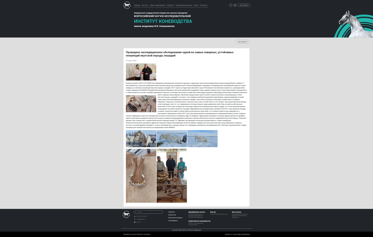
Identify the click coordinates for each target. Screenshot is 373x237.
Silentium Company (143, 234)
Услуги (196, 5)
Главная (137, 5)
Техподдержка (173, 220)
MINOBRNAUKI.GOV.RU (196, 212)
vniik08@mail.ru (141, 219)
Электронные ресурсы (175, 218)
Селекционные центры (184, 5)
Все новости (242, 42)
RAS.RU (213, 212)
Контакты (203, 5)
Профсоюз (171, 212)
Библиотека (172, 215)
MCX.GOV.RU (236, 212)
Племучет (170, 5)
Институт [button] (145, 5)
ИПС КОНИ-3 (244, 5)
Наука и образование (157, 5)
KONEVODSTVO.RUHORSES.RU (197, 221)
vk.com (138, 222)
